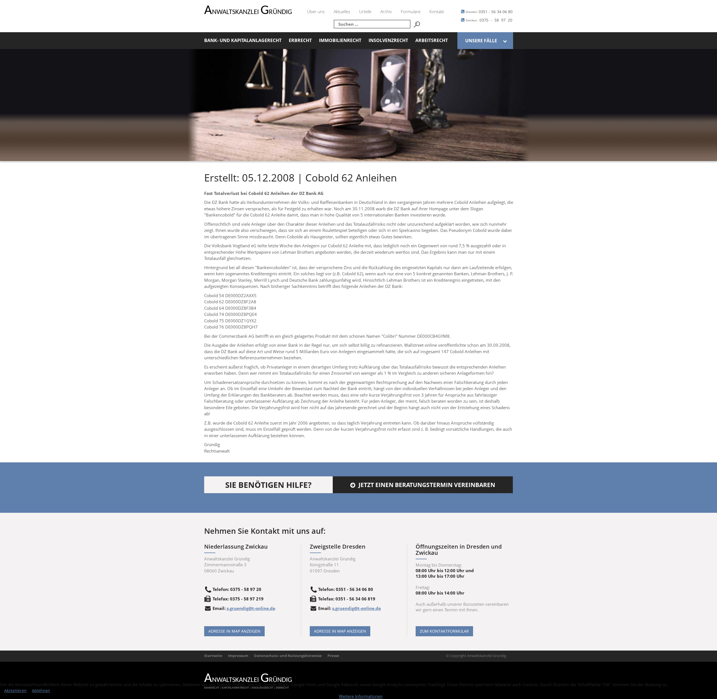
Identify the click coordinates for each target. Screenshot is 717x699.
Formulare (410, 11)
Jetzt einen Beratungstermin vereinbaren (426, 485)
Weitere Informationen (361, 696)
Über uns (316, 11)
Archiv (386, 11)
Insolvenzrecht (388, 40)
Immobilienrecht (340, 40)
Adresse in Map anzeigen (234, 631)
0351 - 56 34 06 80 (489, 11)
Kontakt (436, 11)
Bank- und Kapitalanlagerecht (242, 40)
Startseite (213, 655)
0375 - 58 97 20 (489, 20)
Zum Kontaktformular (444, 631)
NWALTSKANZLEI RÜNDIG (248, 12)
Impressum (238, 655)
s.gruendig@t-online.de (251, 608)
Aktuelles (342, 11)
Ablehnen (41, 690)
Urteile (365, 11)
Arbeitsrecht (431, 40)
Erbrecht (300, 40)
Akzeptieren (15, 690)
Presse (333, 655)
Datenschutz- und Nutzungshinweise (288, 655)
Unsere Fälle (481, 41)
